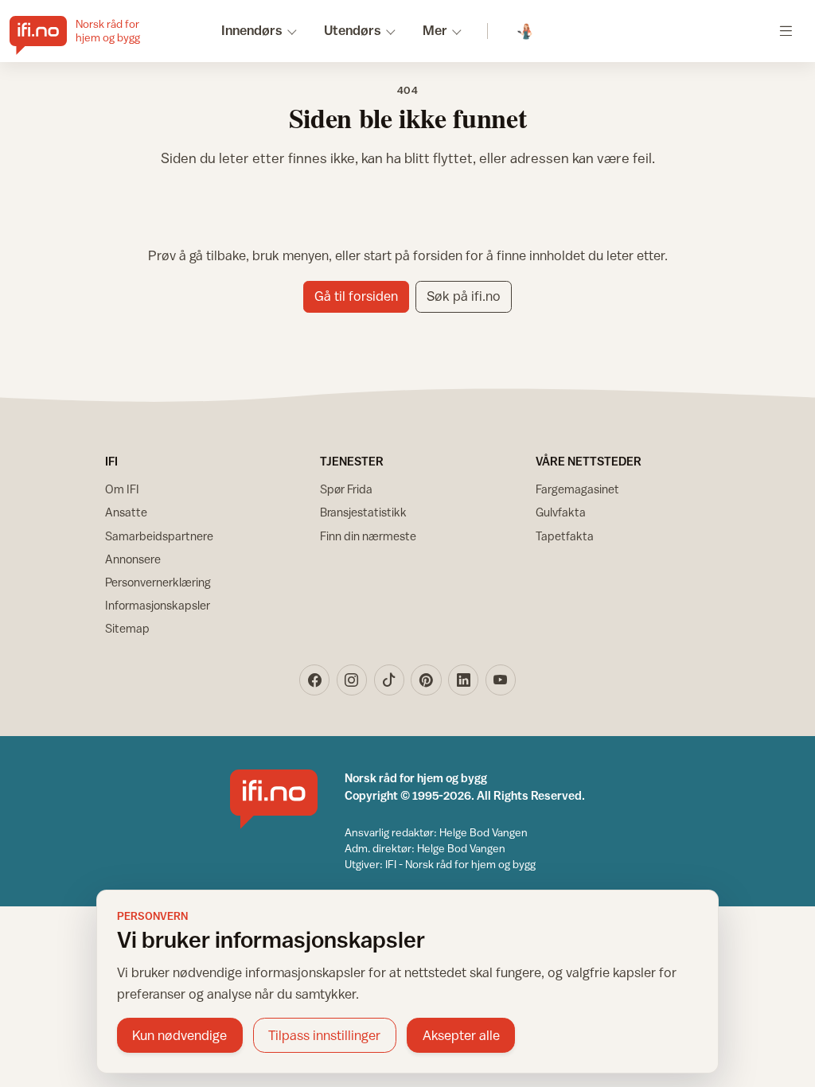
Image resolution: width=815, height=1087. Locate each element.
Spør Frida (346, 489)
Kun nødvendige (179, 1035)
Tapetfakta (565, 536)
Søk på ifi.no (464, 296)
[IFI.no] (274, 799)
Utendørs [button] (352, 30)
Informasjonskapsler (157, 605)
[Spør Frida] (525, 31)
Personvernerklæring (158, 582)
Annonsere (133, 559)
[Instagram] (352, 679)
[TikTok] (389, 679)
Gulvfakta (561, 512)
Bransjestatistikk (363, 512)
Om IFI (122, 489)
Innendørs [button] (252, 30)
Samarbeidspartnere (159, 536)
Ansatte (126, 512)
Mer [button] (435, 30)
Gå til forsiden (356, 296)
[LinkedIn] (463, 679)
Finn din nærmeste (368, 536)
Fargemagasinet (577, 489)
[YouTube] (500, 679)
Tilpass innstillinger (324, 1035)
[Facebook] (314, 679)
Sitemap (127, 628)
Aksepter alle (461, 1035)
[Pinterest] (426, 679)
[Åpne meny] (785, 30)
